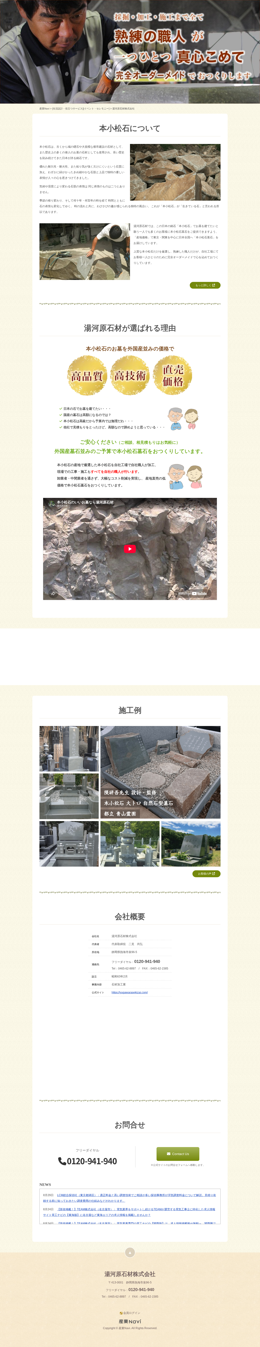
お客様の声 (204, 873)
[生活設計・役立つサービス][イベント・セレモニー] (80, 108)
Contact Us (180, 1154)
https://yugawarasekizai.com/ (130, 992)
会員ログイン (131, 1312)
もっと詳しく (203, 285)
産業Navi (44, 108)
